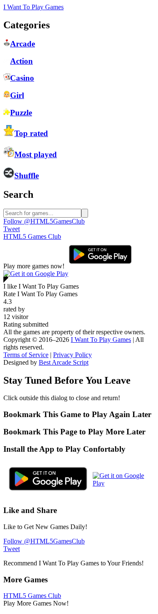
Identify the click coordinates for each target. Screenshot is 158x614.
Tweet (11, 228)
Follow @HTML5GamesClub (44, 221)
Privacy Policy (72, 354)
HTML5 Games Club (32, 236)
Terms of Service (25, 354)
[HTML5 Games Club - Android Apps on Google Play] (100, 266)
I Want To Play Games (33, 7)
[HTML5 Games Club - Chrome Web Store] (35, 273)
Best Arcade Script (63, 362)
